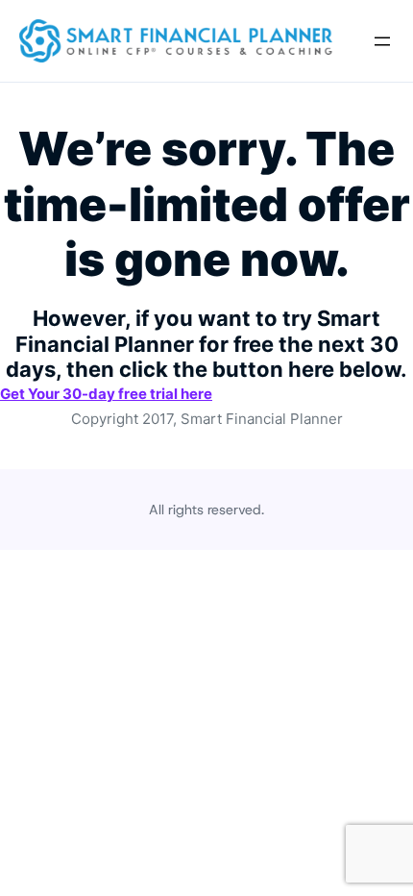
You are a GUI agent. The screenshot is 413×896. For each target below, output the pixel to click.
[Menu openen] (382, 41)
